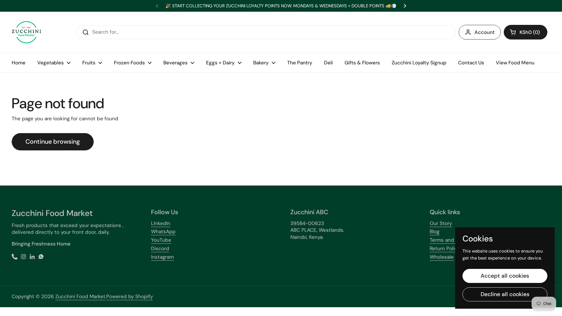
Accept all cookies (505, 275)
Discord (160, 248)
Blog (434, 231)
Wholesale (442, 257)
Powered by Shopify (129, 296)
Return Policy (445, 248)
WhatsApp (163, 231)
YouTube (161, 240)
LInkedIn (160, 223)
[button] (525, 32)
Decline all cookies (505, 294)
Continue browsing (52, 142)
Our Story (441, 223)
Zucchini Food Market (80, 296)
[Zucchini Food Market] (26, 32)
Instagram (162, 257)
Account (484, 32)
